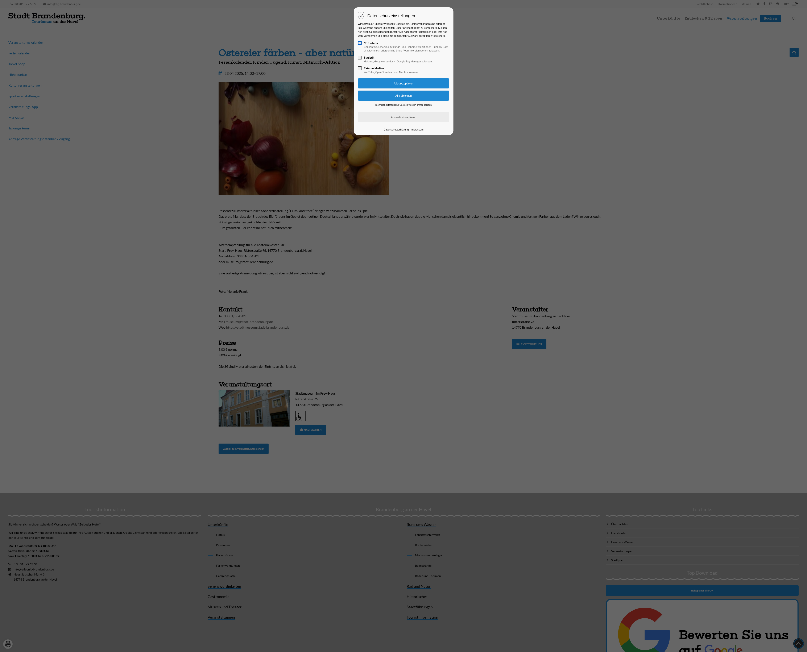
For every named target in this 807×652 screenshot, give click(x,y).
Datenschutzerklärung (396, 129)
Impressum (417, 129)
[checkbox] (360, 43)
